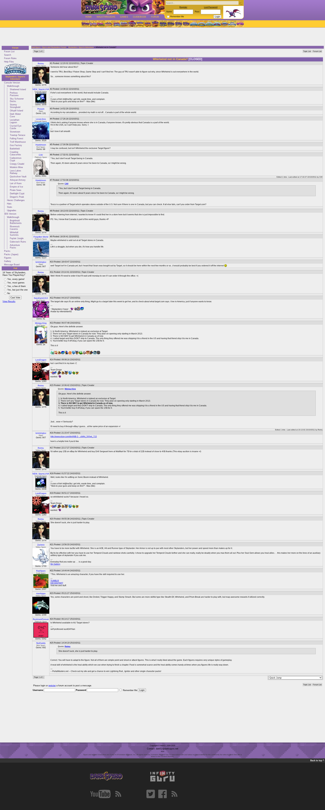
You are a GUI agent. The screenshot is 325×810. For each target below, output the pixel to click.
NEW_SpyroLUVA (40, 89)
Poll (15, 268)
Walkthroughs (106, 17)
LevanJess (41, 119)
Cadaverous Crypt (15, 159)
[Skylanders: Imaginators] (232, 23)
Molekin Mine (16, 167)
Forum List (9, 51)
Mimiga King (41, 323)
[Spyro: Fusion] (147, 23)
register (52, 685)
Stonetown (15, 131)
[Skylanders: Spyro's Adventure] (194, 23)
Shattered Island (18, 89)
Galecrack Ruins (18, 241)
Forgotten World (41, 237)
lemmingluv (41, 262)
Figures (7, 258)
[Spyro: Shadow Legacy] (163, 23)
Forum (155, 17)
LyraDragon (40, 360)
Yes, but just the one (17, 290)
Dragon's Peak (17, 197)
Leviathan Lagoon (14, 121)
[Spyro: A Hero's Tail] (155, 23)
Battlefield (15, 148)
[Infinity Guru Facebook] (162, 794)
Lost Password (211, 7)
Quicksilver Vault (18, 176)
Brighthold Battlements (16, 221)
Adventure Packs (15, 246)
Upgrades (11, 210)
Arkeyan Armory (18, 180)
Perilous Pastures (14, 94)
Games (124, 17)
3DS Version (10, 214)
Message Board (11, 264)
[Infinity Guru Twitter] (150, 794)
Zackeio (41, 545)
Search (7, 55)
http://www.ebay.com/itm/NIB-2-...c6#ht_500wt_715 (73, 436)
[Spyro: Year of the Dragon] (108, 23)
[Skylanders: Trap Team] (217, 23)
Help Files (9, 61)
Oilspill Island (16, 110)
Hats (9, 203)
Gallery (7, 261)
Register (183, 7)
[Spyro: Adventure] (140, 23)
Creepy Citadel (17, 164)
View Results (9, 301)
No (8, 293)
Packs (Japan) (11, 254)
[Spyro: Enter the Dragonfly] (132, 23)
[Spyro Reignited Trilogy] (85, 23)
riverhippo (41, 593)
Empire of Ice (16, 186)
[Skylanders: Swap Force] (209, 23)
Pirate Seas (15, 190)
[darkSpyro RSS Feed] (118, 794)
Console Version (12, 82)
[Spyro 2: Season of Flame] (124, 23)
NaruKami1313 (41, 298)
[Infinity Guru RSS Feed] (174, 794)
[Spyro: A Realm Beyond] (240, 23)
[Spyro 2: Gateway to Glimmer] (101, 23)
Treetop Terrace (17, 135)
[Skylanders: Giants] (201, 23)
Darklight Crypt (17, 193)
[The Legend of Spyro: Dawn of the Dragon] (186, 23)
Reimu (41, 63)
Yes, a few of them (16, 286)
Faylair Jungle (17, 238)
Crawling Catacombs (15, 153)
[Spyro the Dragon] (93, 23)
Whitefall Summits (14, 233)
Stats (9, 207)
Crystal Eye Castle (15, 127)
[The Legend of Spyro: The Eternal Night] (178, 23)
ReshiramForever (41, 619)
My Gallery (55, 564)
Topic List (307, 51)
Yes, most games (16, 282)
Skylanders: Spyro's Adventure (15, 77)
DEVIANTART (56, 583)
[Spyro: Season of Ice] (116, 23)
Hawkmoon (41, 145)
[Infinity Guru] (162, 776)
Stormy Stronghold (15, 105)
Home (88, 17)
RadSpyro (41, 571)
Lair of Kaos (16, 183)
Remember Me (177, 17)
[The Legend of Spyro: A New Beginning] (171, 23)
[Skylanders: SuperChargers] (224, 23)
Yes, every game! (16, 279)
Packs (7, 251)
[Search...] (240, 3)
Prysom (40, 109)
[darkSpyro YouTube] (100, 794)
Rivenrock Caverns (15, 227)
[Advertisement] (161, 37)
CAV (41, 155)
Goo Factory (16, 145)
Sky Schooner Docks (17, 100)
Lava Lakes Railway (15, 171)
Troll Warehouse (18, 142)
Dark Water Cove (15, 115)
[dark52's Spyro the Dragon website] (123, 7)
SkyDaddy (41, 643)
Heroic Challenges (16, 200)
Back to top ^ (317, 760)
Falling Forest (16, 138)
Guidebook (139, 17)
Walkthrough (13, 86)
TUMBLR (54, 581)
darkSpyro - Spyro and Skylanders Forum (49, 47)
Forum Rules (10, 58)
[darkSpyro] (106, 776)
